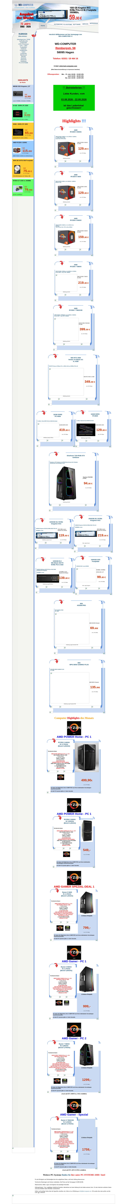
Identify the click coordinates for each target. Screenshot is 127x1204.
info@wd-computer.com (85, 1191)
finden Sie (83, 1175)
